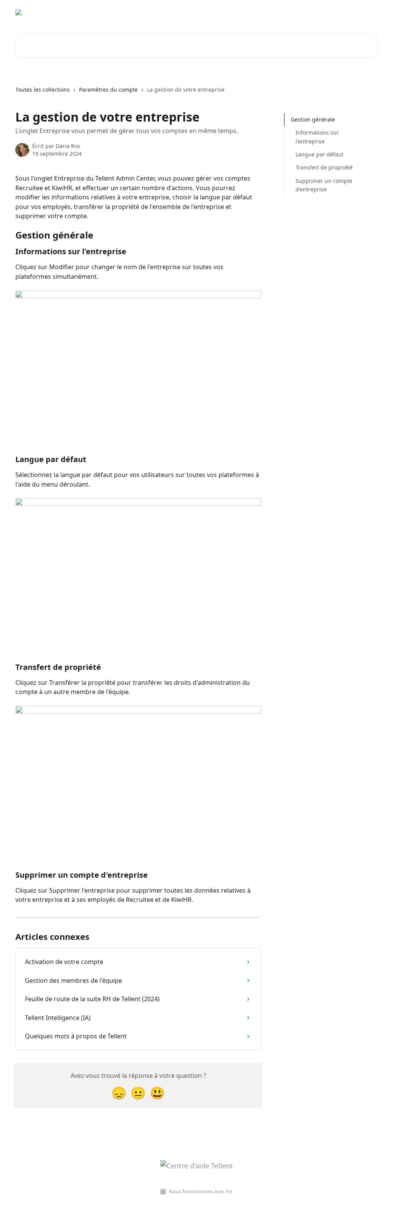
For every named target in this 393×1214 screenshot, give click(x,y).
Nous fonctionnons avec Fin (201, 1191)
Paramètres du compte (108, 89)
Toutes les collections (42, 89)
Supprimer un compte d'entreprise (324, 185)
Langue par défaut (319, 154)
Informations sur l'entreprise (317, 137)
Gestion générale (313, 119)
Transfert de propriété (324, 167)
